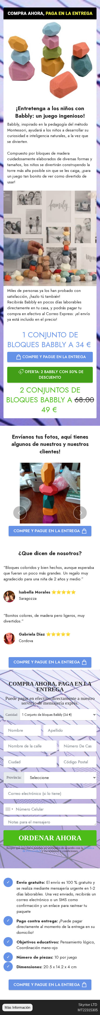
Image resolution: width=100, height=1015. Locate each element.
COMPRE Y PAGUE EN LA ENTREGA (53, 357)
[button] (20, 513)
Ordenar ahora (50, 838)
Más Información (17, 1007)
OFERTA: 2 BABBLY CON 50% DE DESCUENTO (53, 374)
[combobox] (9, 809)
